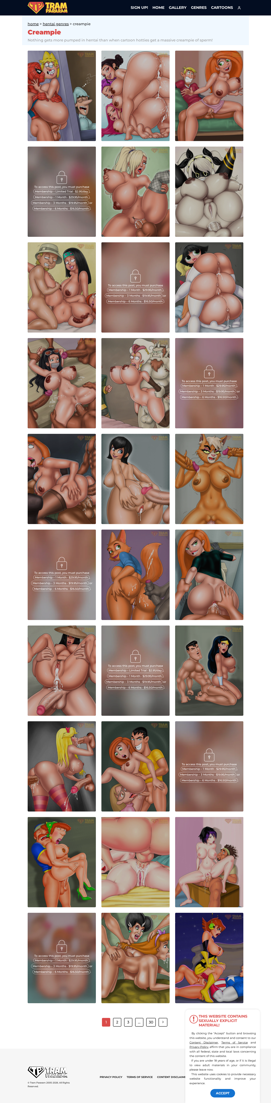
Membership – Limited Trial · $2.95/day (61, 191)
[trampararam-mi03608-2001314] (209, 810)
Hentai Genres (56, 24)
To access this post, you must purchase (61, 186)
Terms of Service (140, 1077)
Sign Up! (139, 7)
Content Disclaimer (172, 1077)
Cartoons (222, 7)
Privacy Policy (111, 1077)
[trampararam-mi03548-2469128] (62, 1002)
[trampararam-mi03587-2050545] (135, 331)
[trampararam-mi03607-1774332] (135, 714)
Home (158, 7)
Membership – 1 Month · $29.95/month (61, 197)
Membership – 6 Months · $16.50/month (61, 208)
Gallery (178, 7)
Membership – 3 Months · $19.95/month (60, 202)
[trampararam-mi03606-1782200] (62, 619)
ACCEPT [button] (223, 1093)
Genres (199, 7)
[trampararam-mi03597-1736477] (209, 427)
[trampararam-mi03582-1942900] (62, 235)
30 (151, 1022)
